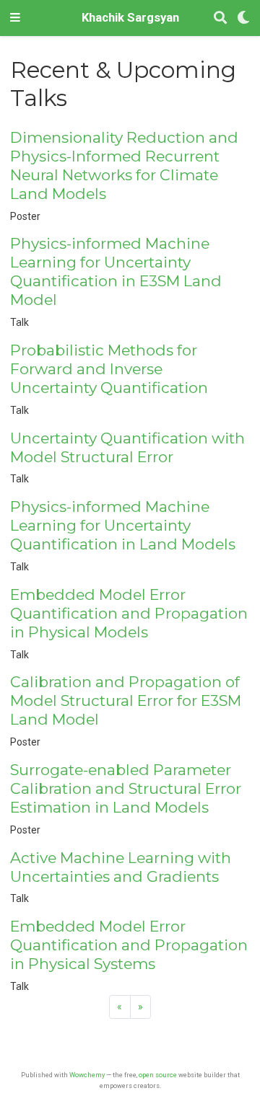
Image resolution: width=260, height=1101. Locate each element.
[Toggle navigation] (15, 18)
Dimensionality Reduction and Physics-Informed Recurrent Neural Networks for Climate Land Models (124, 165)
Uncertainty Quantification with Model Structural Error (127, 447)
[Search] (220, 18)
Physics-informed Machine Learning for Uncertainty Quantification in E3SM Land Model (116, 271)
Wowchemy (87, 1075)
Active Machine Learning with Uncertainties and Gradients (120, 867)
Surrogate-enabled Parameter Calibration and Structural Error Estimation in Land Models (125, 788)
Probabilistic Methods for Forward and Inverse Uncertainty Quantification (109, 369)
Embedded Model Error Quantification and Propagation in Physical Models (129, 613)
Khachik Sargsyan (130, 18)
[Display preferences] (243, 18)
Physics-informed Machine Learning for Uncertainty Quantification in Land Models (122, 525)
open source (158, 1075)
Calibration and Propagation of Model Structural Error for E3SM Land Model (125, 700)
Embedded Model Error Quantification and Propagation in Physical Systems (129, 945)
